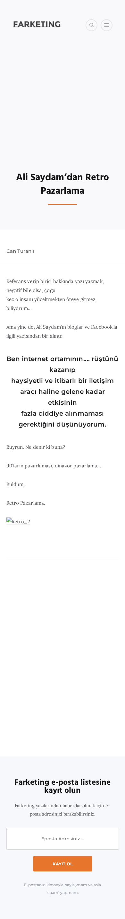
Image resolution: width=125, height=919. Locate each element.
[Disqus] (62, 657)
